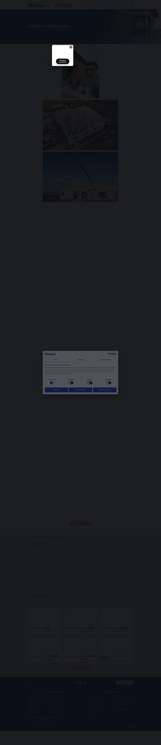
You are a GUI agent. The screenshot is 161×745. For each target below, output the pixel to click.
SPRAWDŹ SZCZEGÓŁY (63, 61)
